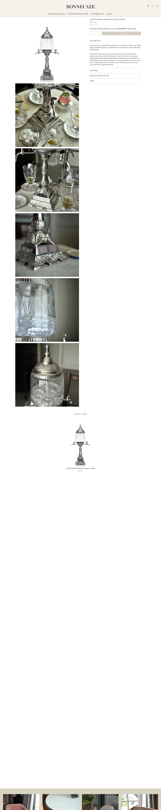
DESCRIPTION (95, 41)
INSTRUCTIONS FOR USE (99, 76)
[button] (152, 6)
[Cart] (157, 6)
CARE (92, 81)
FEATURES (94, 70)
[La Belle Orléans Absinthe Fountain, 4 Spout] (80, 442)
